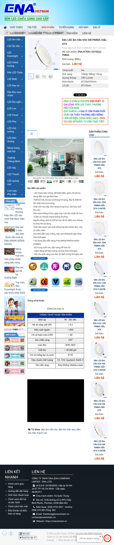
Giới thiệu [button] (16, 27)
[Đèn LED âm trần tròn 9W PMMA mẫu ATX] (99, 390)
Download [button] (35, 33)
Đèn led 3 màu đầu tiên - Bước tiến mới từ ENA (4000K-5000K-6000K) (14, 236)
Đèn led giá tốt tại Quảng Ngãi (13, 272)
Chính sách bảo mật (18, 506)
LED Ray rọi (13, 85)
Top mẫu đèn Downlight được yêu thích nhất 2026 (14, 287)
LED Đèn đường (11, 140)
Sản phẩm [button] (47, 27)
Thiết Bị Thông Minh (13, 160)
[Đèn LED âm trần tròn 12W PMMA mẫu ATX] (99, 309)
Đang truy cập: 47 (28, 538)
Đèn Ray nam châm (14, 94)
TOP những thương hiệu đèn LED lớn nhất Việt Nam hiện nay (14, 214)
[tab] (32, 134)
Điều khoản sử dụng (68, 540)
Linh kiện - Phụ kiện (12, 192)
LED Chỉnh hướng (12, 64)
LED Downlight (12, 54)
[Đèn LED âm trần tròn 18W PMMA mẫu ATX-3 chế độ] (99, 188)
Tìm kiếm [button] (71, 33)
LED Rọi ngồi (14, 102)
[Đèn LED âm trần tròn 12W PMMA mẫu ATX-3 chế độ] (99, 269)
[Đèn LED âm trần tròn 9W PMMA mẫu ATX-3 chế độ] (99, 349)
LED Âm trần (13, 39)
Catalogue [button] (17, 33)
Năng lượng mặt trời (13, 150)
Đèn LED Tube (14, 72)
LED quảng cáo (13, 182)
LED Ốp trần (13, 46)
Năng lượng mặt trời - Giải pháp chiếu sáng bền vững (14, 256)
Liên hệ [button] (86, 33)
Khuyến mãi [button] (54, 33)
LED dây (11, 167)
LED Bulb (12, 79)
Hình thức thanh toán (18, 495)
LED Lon (11, 108)
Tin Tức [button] (32, 27)
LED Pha (11, 121)
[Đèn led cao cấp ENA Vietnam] (26, 11)
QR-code (25, 534)
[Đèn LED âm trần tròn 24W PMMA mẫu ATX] (99, 148)
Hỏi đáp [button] (83, 27)
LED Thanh (13, 174)
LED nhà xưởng (11, 130)
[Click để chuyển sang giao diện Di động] (11, 533)
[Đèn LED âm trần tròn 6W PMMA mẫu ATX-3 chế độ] (99, 430)
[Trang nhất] (4, 28)
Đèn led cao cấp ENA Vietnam (86, 533)
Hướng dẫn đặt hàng (18, 491)
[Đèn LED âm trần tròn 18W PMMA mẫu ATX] (99, 228)
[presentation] (31, 54)
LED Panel (12, 115)
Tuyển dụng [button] (66, 27)
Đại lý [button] (96, 27)
